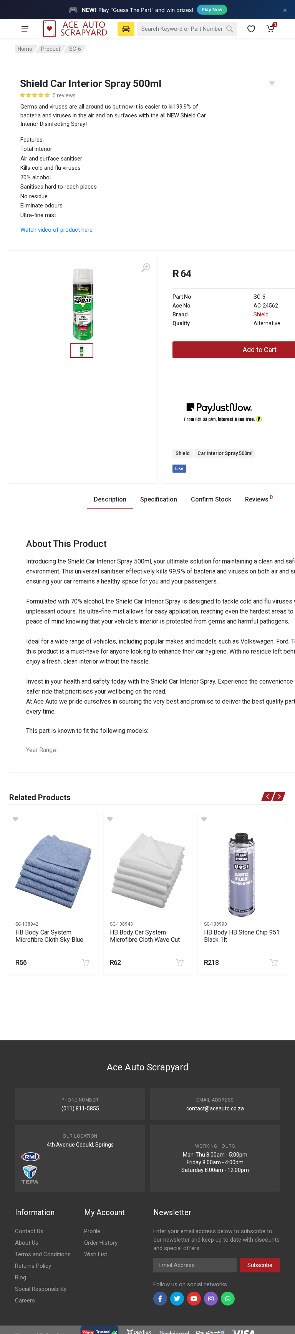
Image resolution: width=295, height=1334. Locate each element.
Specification (158, 499)
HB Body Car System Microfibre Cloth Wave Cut (145, 936)
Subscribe (259, 1265)
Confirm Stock (211, 499)
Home (25, 49)
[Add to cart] (86, 963)
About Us (26, 1242)
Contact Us (29, 1231)
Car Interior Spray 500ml (224, 453)
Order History (101, 1242)
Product (50, 49)
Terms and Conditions (43, 1254)
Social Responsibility (40, 1289)
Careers (25, 1300)
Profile (92, 1231)
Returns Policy (33, 1265)
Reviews (259, 498)
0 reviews (64, 95)
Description (110, 499)
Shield (261, 314)
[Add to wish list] (53, 819)
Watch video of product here (56, 229)
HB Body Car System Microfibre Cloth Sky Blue (49, 936)
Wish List (95, 1254)
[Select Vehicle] (126, 29)
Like (179, 468)
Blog (20, 1277)
